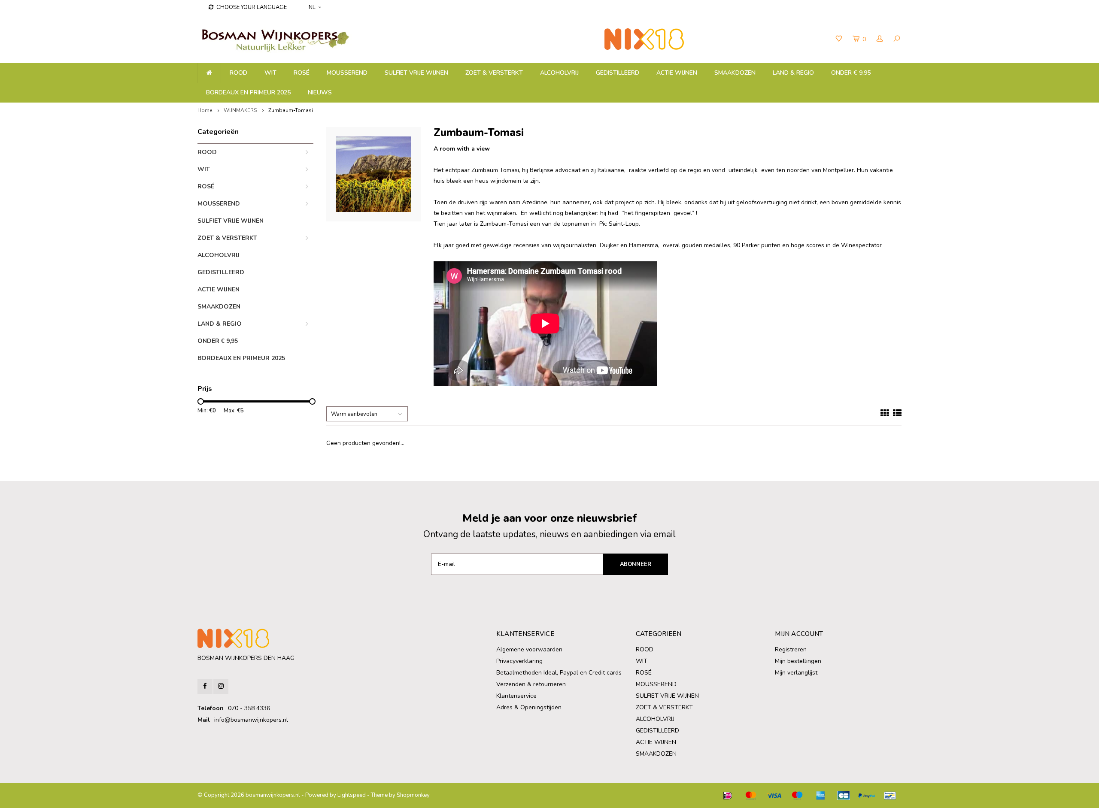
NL (312, 7)
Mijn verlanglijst (796, 673)
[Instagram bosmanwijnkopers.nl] (220, 686)
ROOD (238, 73)
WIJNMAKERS (240, 110)
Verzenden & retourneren (531, 684)
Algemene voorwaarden (529, 649)
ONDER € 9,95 (851, 73)
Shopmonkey (413, 795)
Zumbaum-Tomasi (290, 110)
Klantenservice (516, 696)
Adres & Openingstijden (529, 707)
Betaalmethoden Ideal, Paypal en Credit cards (559, 673)
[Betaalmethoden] (727, 795)
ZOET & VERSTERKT (494, 73)
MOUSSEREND (347, 73)
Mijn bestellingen (798, 661)
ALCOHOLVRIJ (559, 73)
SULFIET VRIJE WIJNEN (416, 73)
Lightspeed (351, 795)
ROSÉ (302, 73)
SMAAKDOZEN (735, 73)
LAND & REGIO (793, 73)
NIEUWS (320, 92)
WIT (270, 73)
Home (204, 110)
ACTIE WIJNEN (676, 73)
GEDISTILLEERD (617, 73)
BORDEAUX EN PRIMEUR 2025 (248, 92)
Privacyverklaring (519, 661)
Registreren (791, 649)
